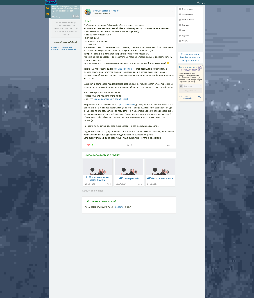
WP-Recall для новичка (191, 68)
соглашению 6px (123, 69)
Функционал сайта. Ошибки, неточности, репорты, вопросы (190, 57)
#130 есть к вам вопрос (160, 178)
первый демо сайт (126, 104)
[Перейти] (97, 167)
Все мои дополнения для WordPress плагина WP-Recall (63, 48)
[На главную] (51, 2)
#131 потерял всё (129, 178)
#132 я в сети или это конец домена (97, 178)
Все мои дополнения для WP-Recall (111, 99)
